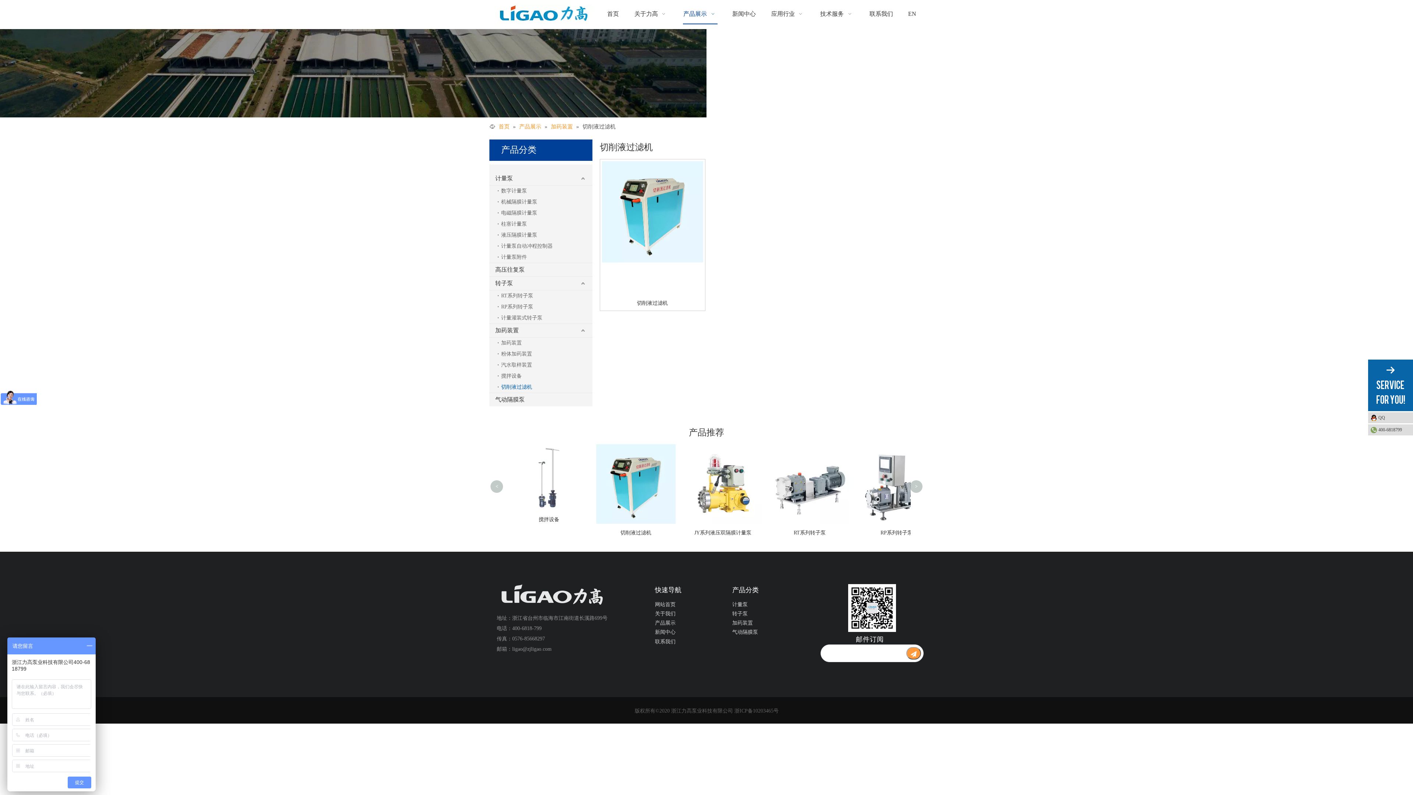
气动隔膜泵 (510, 399)
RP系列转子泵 (517, 307)
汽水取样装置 (516, 365)
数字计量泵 (514, 191)
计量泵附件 (514, 257)
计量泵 (504, 178)
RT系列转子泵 (517, 295)
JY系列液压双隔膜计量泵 (719, 533)
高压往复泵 (510, 269)
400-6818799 (1390, 429)
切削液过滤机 (516, 387)
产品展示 (665, 623)
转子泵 (504, 283)
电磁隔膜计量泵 (519, 213)
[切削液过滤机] (652, 211)
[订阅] (913, 653)
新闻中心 (665, 632)
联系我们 (665, 641)
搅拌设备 (511, 376)
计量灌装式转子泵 (521, 318)
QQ (1381, 417)
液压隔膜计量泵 (519, 235)
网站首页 (665, 604)
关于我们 (665, 613)
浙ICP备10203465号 (756, 711)
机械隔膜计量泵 (519, 202)
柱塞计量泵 (514, 224)
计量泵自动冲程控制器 (527, 246)
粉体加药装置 (516, 354)
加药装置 (507, 330)
